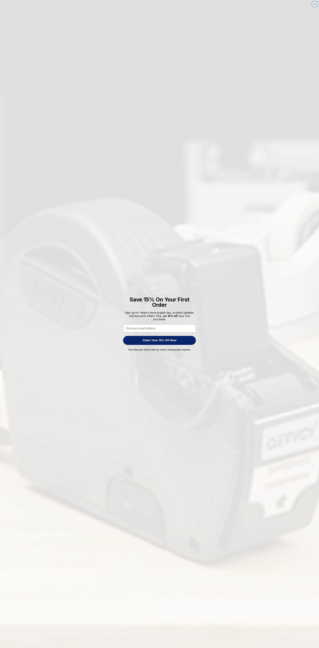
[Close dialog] (315, 4)
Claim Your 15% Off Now (160, 340)
